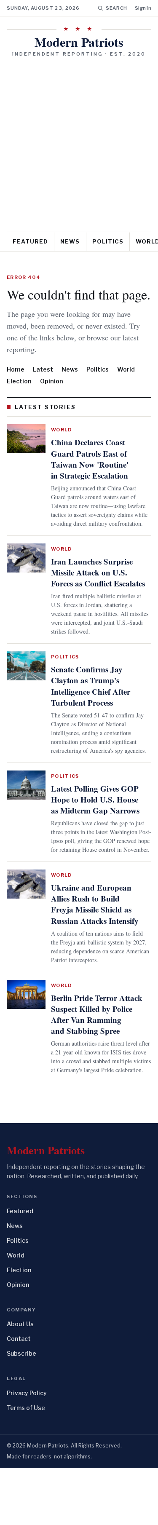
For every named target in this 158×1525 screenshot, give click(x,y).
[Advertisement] (79, 141)
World (126, 369)
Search (116, 8)
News (70, 241)
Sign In (143, 8)
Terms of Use (26, 1465)
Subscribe (21, 1411)
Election (19, 381)
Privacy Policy (27, 1450)
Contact (19, 1396)
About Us (20, 1381)
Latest (43, 369)
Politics (107, 241)
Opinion (51, 381)
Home (15, 369)
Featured (30, 241)
